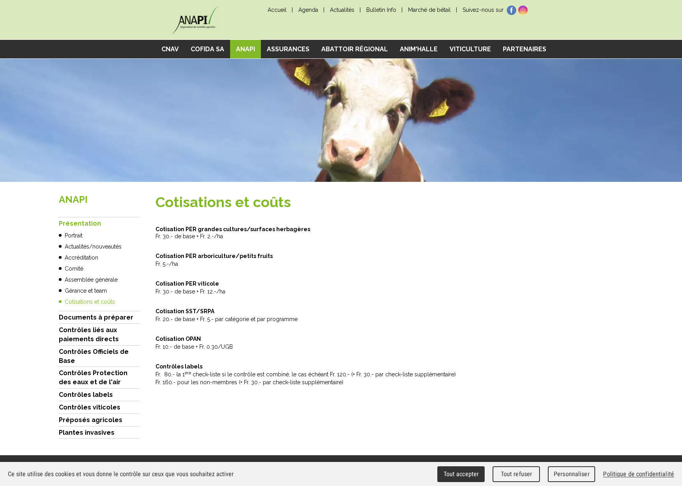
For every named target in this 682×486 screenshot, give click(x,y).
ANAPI (245, 49)
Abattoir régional (354, 49)
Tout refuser (516, 474)
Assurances (288, 49)
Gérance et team (86, 291)
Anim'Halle (419, 49)
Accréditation (81, 257)
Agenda (308, 10)
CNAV (170, 49)
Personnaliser (572, 474)
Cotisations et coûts (90, 302)
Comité (74, 268)
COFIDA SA (207, 49)
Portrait (73, 235)
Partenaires (524, 49)
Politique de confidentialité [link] (638, 474)
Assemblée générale (91, 280)
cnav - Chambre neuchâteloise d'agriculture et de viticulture (195, 20)
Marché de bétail (429, 10)
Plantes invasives (86, 432)
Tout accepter (461, 474)
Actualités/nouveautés (93, 246)
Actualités (342, 10)
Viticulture (470, 49)
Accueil (277, 10)
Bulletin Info (381, 10)
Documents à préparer (96, 317)
